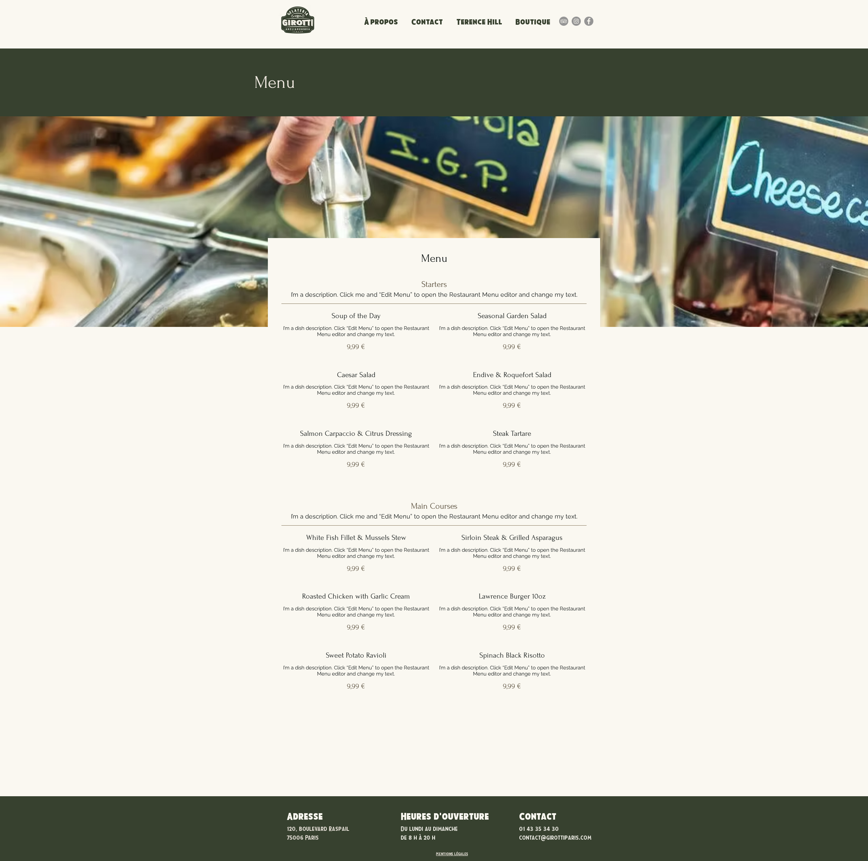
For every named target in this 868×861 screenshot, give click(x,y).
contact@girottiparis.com (555, 837)
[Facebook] (588, 21)
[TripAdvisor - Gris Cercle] (563, 21)
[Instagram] (576, 21)
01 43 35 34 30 (539, 828)
